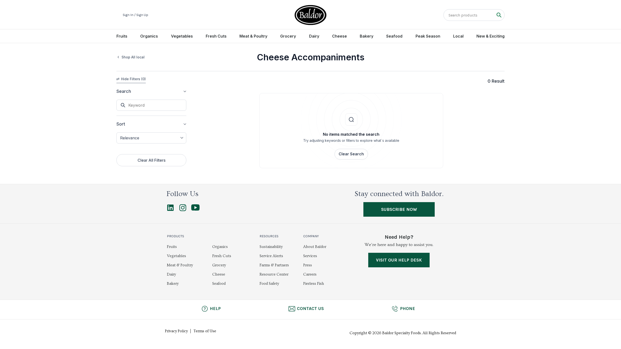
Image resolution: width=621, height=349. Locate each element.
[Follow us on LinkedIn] (170, 210)
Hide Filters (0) (133, 79)
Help (215, 308)
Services (310, 256)
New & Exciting (490, 36)
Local (458, 36)
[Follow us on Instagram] (182, 210)
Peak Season (428, 36)
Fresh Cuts (216, 36)
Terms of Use (205, 331)
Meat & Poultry (253, 36)
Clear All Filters (151, 160)
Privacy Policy (176, 331)
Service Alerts (271, 256)
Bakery (366, 36)
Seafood (394, 36)
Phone (407, 308)
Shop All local (133, 57)
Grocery (288, 36)
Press (307, 265)
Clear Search (351, 153)
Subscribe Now (399, 209)
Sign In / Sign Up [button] (135, 15)
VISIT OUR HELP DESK (399, 260)
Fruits (121, 36)
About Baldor (314, 247)
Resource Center (274, 274)
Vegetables (182, 36)
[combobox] (151, 137)
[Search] (499, 15)
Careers (310, 274)
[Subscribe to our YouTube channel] (195, 209)
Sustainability (271, 247)
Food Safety (269, 283)
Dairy (314, 36)
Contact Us (310, 308)
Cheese (339, 36)
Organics (149, 36)
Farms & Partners (274, 265)
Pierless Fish (313, 283)
